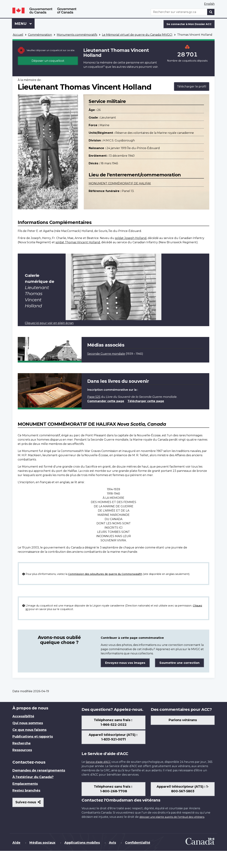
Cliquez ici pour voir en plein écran (49, 323)
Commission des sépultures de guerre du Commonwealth (105, 574)
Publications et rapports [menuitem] (32, 737)
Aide (16, 843)
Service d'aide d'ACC (98, 762)
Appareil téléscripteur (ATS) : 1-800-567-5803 (183, 789)
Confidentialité (137, 843)
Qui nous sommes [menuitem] (27, 723)
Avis (112, 843)
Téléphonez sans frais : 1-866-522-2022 (113, 722)
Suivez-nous (29, 803)
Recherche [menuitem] (21, 743)
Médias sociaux (42, 843)
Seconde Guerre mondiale (106, 353)
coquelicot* (96, 66)
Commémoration (40, 34)
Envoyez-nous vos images (125, 663)
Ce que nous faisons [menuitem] (29, 730)
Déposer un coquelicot (48, 60)
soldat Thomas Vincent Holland (78, 242)
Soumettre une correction (179, 663)
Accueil (18, 34)
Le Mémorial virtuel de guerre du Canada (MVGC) (137, 34)
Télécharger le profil (191, 86)
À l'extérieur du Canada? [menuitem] (33, 777)
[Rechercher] (211, 12)
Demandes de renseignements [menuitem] (38, 770)
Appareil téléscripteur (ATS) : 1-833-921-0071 (113, 737)
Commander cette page (105, 401)
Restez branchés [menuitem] (26, 790)
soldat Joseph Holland (130, 238)
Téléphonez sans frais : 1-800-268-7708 (113, 789)
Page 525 (93, 397)
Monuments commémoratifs (77, 34)
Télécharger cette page (146, 401)
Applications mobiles (82, 843)
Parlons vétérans (183, 720)
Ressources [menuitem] (22, 750)
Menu (25, 23)
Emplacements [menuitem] (25, 784)
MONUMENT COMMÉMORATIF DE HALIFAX (120, 183)
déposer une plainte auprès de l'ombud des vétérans (171, 817)
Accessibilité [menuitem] (23, 716)
